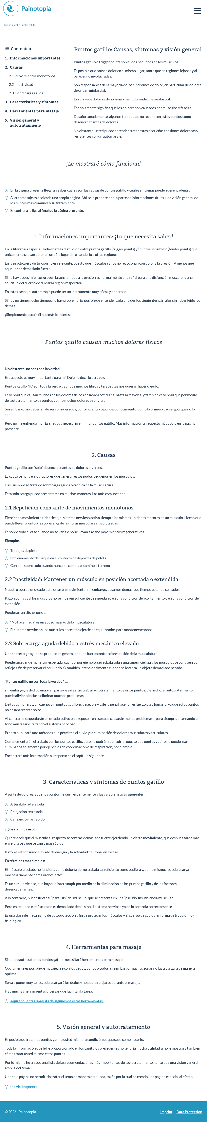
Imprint (166, 1111)
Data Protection (189, 1111)
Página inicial (11, 24)
